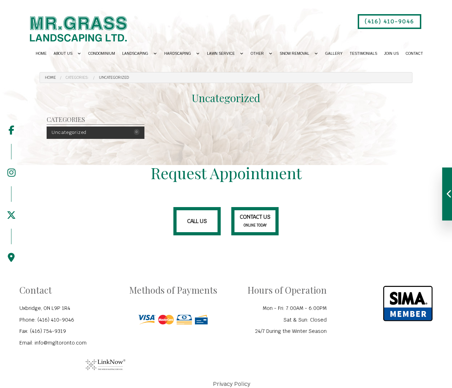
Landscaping (135, 53)
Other (257, 53)
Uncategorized (114, 77)
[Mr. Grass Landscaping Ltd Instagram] (11, 160)
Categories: (77, 77)
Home (41, 53)
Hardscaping (177, 53)
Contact (414, 53)
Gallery (334, 53)
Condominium (101, 53)
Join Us (391, 53)
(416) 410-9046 (389, 21)
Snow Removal (294, 53)
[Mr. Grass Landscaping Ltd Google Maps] (11, 245)
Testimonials (363, 53)
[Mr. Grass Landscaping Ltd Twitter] (11, 203)
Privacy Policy (231, 384)
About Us (63, 53)
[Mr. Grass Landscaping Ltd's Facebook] (11, 130)
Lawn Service (221, 53)
